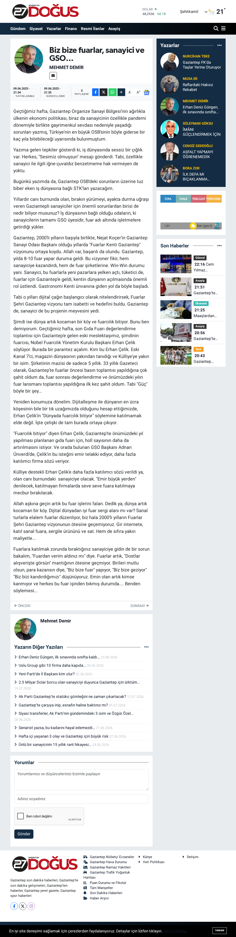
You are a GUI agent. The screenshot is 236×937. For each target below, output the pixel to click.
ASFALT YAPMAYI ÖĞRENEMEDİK (198, 154)
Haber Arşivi (99, 898)
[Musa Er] (169, 83)
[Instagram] (31, 906)
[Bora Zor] (169, 173)
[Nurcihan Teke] (169, 61)
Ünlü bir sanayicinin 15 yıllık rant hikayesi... (55, 744)
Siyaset (36, 28)
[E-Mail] (53, 76)
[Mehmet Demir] (29, 58)
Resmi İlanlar (92, 28)
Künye (147, 857)
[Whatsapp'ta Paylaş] (113, 92)
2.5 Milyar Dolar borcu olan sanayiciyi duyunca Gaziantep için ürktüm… (79, 682)
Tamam (219, 930)
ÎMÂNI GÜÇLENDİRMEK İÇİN (202, 132)
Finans (71, 28)
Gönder (24, 834)
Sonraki (138, 606)
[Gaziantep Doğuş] (45, 11)
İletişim (192, 857)
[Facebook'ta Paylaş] (95, 92)
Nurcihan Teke (196, 56)
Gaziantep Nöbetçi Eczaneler (112, 857)
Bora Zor (191, 168)
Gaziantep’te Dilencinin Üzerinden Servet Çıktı (204, 290)
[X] (23, 906)
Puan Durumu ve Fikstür (108, 883)
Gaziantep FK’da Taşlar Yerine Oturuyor (202, 64)
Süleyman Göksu (198, 123)
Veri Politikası (154, 862)
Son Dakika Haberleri (106, 893)
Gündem (18, 28)
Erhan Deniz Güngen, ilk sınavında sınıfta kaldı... (60, 657)
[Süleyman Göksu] (169, 128)
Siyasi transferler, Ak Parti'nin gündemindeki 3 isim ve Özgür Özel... (76, 713)
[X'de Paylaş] (103, 92)
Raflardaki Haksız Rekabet (198, 87)
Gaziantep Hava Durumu (108, 862)
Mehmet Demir (66, 67)
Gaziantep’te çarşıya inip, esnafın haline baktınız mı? (64, 705)
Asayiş (114, 28)
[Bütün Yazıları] (146, 647)
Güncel (200, 257)
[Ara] (216, 29)
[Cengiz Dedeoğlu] (169, 151)
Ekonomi (201, 303)
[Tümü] (219, 45)
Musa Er (190, 79)
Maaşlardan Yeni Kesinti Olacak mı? (204, 313)
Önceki (23, 606)
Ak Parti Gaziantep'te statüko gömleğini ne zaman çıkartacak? (73, 696)
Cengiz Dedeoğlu (198, 146)
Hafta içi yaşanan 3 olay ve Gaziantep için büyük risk (64, 736)
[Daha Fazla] (121, 92)
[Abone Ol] (147, 92)
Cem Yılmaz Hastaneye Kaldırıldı (204, 267)
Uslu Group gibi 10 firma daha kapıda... (53, 665)
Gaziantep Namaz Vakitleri (110, 867)
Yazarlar (54, 28)
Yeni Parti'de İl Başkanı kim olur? (47, 674)
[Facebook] (14, 906)
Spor (198, 349)
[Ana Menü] (222, 29)
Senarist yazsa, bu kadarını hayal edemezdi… (57, 727)
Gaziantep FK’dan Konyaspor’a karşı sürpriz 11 (207, 359)
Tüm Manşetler (101, 888)
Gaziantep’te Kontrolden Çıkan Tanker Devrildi (205, 336)
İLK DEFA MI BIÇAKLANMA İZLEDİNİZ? (195, 177)
